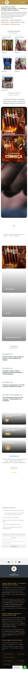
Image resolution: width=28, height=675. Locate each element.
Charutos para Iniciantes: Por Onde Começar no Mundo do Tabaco (13, 385)
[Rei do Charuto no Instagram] (15, 562)
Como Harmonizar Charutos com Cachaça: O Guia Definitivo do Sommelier (12, 399)
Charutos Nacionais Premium (9, 657)
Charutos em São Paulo (15, 22)
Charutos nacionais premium (15, 20)
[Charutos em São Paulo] (13, 121)
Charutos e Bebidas (14, 394)
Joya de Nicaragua (5, 24)
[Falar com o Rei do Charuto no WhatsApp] (12, 562)
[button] (13, 472)
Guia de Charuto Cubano (8, 660)
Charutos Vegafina (20, 660)
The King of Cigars (5, 22)
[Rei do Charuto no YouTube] (19, 562)
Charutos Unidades (9, 289)
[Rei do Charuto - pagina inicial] (7, 2)
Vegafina (22, 22)
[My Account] (23, 2)
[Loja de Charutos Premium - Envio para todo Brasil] (13, 149)
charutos (7, 354)
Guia (11, 354)
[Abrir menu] (2, 2)
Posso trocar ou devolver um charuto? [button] (11, 524)
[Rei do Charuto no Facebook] (8, 562)
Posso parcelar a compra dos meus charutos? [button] (13, 510)
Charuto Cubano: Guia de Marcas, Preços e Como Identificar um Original (13, 358)
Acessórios (8, 313)
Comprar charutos (5, 20)
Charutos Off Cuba (9, 74)
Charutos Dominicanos (18, 36)
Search (21, 2)
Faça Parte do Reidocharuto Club (12, 337)
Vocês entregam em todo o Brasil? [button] (11, 517)
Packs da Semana (9, 264)
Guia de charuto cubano (15, 24)
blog (3, 354)
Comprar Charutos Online (8, 653)
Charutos (3, 35)
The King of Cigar (20, 653)
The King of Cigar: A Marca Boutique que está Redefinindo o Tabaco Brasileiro (12, 372)
